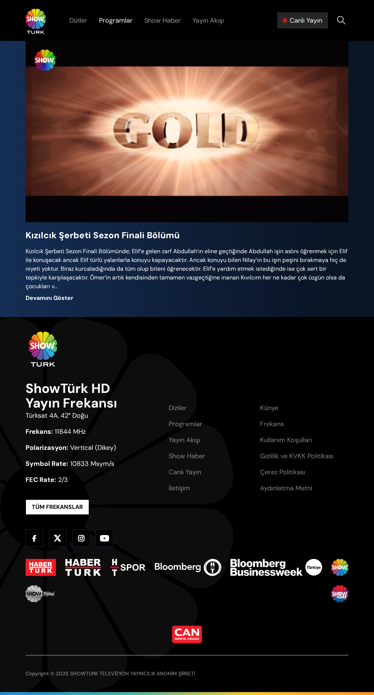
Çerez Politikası (282, 472)
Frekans (272, 424)
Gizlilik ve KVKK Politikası (296, 456)
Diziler (78, 20)
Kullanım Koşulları (286, 440)
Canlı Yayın (185, 472)
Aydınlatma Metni (286, 488)
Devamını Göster (49, 298)
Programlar (116, 20)
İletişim (179, 488)
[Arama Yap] (341, 20)
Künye (269, 408)
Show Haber (162, 20)
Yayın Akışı (208, 20)
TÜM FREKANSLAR (57, 507)
